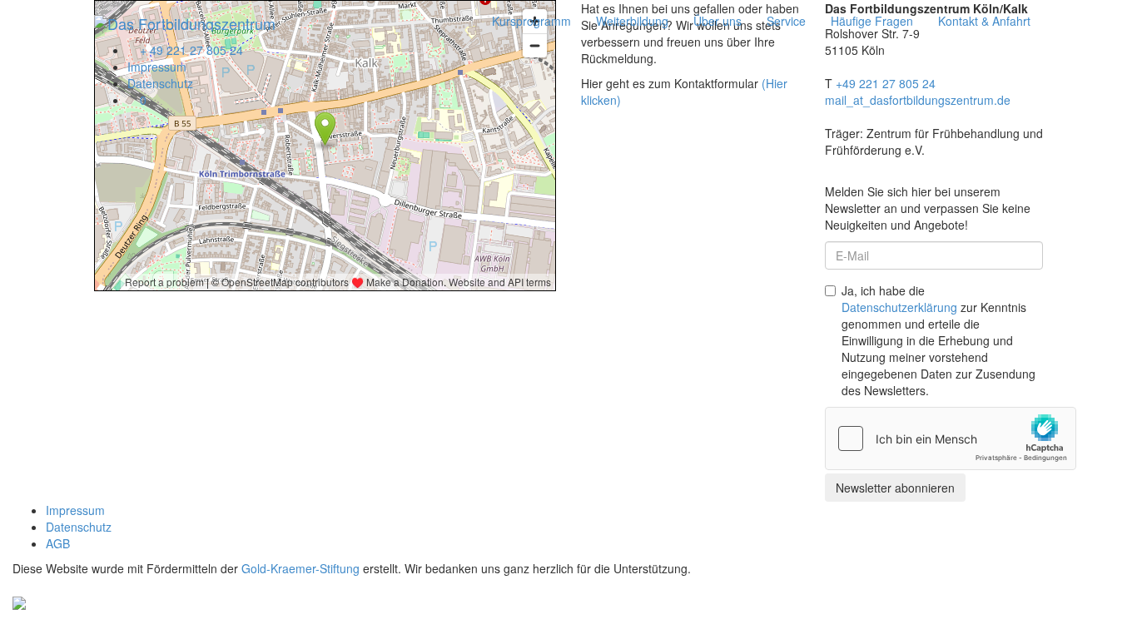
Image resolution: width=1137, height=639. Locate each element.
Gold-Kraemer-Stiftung (300, 568)
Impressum (156, 66)
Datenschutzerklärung (899, 307)
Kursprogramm (531, 20)
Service (786, 20)
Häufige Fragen (872, 20)
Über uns (717, 20)
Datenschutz (160, 83)
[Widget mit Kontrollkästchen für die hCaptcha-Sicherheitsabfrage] (950, 438)
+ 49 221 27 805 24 (190, 50)
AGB (58, 543)
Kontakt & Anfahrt (984, 20)
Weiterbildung (632, 20)
